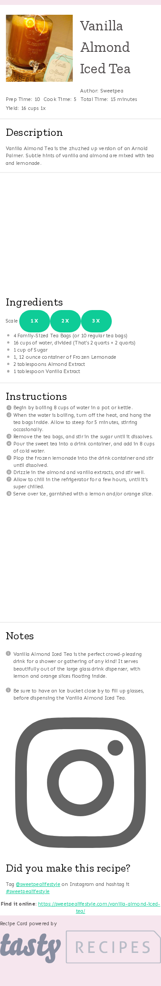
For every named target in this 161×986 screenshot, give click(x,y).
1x (34, 321)
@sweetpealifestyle (38, 884)
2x (65, 321)
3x (96, 321)
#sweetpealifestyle (28, 891)
